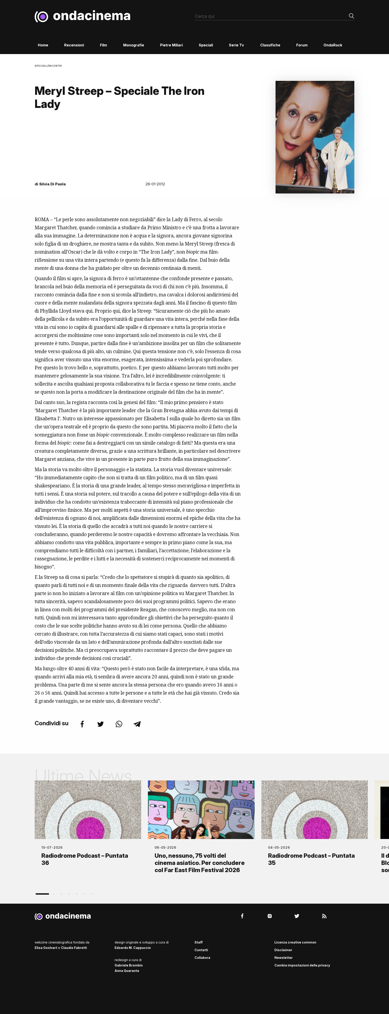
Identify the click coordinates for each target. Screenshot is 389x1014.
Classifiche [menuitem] (270, 45)
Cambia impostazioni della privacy (302, 965)
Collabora (202, 957)
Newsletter (283, 957)
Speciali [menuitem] (206, 45)
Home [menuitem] (43, 45)
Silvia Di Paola (52, 184)
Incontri (55, 65)
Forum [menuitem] (302, 45)
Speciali (41, 65)
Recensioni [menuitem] (74, 45)
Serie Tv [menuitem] (236, 45)
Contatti (201, 950)
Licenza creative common (295, 942)
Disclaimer (283, 950)
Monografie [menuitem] (133, 45)
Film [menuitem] (103, 45)
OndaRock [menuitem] (332, 45)
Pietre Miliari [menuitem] (171, 45)
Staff (198, 942)
